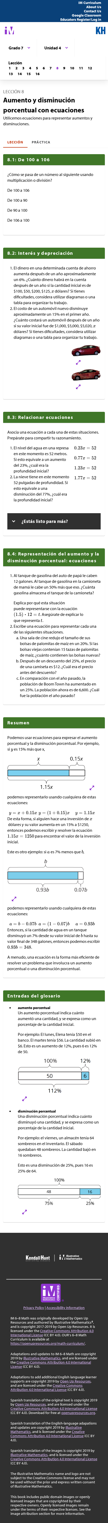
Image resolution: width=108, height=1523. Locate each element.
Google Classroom (86, 15)
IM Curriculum (89, 3)
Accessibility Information (65, 1307)
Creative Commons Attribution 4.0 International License (52, 1332)
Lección (15, 142)
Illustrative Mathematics (42, 1358)
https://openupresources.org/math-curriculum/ (47, 1343)
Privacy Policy (33, 1307)
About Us (93, 7)
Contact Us (92, 11)
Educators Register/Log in (80, 19)
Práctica (41, 142)
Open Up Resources (75, 1381)
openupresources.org (78, 1412)
